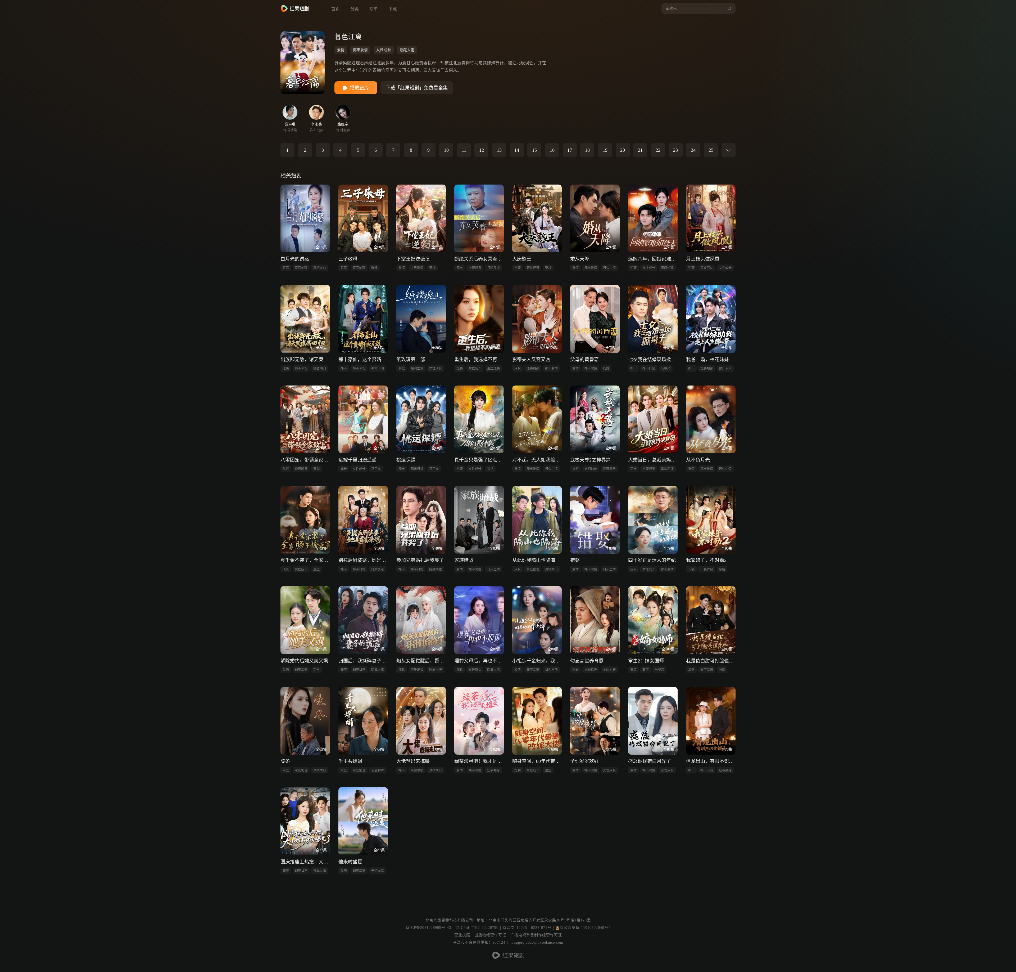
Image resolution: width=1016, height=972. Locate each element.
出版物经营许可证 (490, 935)
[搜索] (729, 8)
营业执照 (462, 935)
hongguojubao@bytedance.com (536, 942)
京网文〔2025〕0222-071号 (527, 928)
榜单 (373, 9)
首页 (335, 9)
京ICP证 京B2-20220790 (476, 928)
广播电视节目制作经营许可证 (536, 935)
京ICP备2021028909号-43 (428, 928)
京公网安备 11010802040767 (585, 928)
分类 (354, 9)
